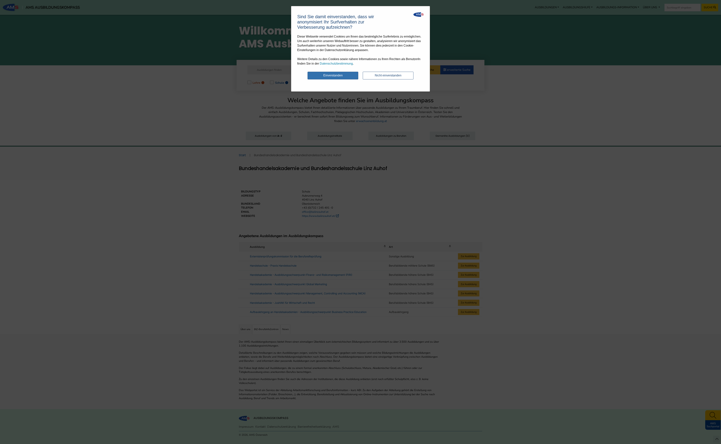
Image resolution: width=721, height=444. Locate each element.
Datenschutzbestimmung (336, 63)
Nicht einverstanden (388, 75)
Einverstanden (333, 75)
